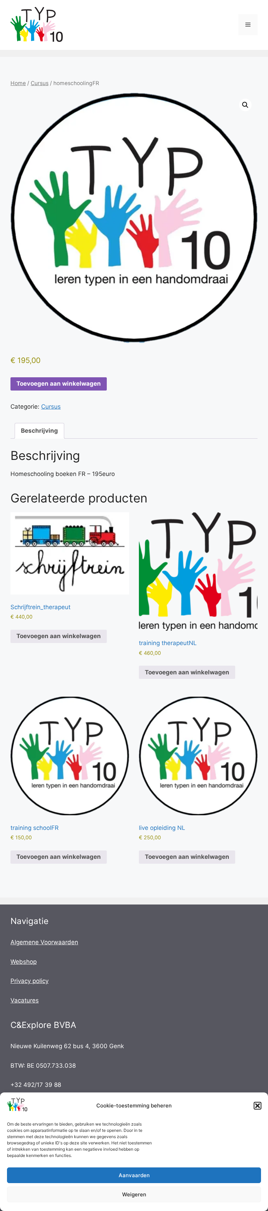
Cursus (40, 83)
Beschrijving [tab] (39, 430)
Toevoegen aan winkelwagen (58, 383)
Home (18, 83)
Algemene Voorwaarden (44, 942)
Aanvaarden (134, 1175)
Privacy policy (29, 980)
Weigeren (134, 1194)
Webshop (23, 961)
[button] (257, 1105)
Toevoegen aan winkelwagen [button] (58, 636)
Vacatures (24, 1000)
